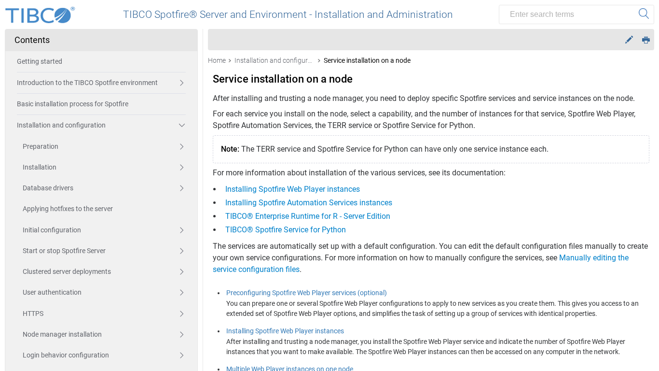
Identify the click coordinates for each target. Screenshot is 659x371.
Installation (39, 167)
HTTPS (33, 313)
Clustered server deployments (67, 271)
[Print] (646, 39)
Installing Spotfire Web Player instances (292, 189)
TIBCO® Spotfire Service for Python (285, 229)
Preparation (40, 146)
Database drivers (48, 188)
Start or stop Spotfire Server (64, 251)
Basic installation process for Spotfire (72, 104)
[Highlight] (629, 39)
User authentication (52, 292)
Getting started (39, 61)
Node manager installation (62, 334)
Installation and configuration (61, 125)
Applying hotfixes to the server (68, 209)
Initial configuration (52, 230)
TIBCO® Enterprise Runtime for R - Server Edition (307, 216)
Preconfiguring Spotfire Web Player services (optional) (306, 293)
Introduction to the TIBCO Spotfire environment (87, 82)
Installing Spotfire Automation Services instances (308, 202)
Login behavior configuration (66, 355)
